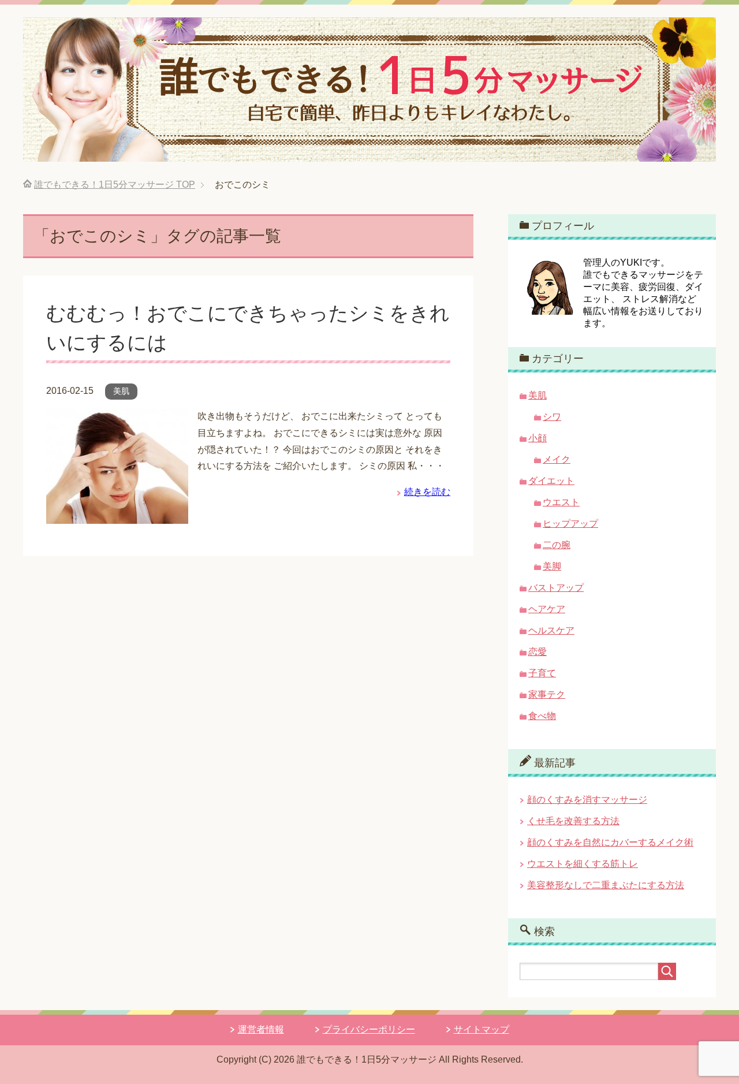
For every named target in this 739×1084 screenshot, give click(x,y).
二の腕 (556, 545)
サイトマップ (481, 1029)
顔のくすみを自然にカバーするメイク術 (610, 842)
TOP (114, 184)
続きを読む (427, 492)
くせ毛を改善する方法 (573, 821)
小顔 (537, 438)
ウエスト (561, 502)
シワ (552, 417)
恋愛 (537, 652)
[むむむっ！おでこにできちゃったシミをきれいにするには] (117, 515)
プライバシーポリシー (369, 1029)
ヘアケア (546, 609)
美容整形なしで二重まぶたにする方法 (605, 885)
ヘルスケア (551, 630)
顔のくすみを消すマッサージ (587, 799)
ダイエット (551, 481)
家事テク (546, 694)
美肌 (121, 391)
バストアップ (556, 588)
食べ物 (542, 716)
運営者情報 (261, 1029)
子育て (542, 673)
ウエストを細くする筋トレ (582, 864)
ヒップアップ (570, 523)
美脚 (552, 566)
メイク (556, 459)
